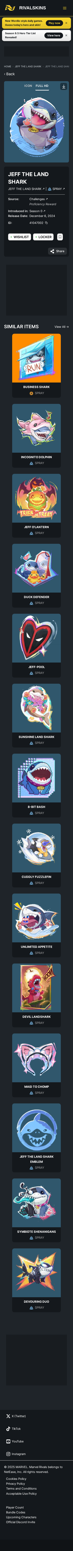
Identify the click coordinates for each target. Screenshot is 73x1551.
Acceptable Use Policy (21, 1493)
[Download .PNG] (63, 86)
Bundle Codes (15, 1512)
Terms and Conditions (21, 1488)
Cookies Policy (16, 1479)
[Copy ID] (46, 222)
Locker (43, 237)
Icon (28, 86)
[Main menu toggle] (64, 8)
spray (58, 189)
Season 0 (36, 211)
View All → (62, 327)
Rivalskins (32, 7)
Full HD (42, 86)
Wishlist (19, 237)
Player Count (15, 1507)
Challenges (37, 199)
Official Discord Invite (20, 1522)
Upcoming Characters (21, 1517)
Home (7, 66)
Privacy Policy (15, 1484)
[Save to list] (60, 236)
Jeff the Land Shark (28, 66)
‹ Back (9, 74)
